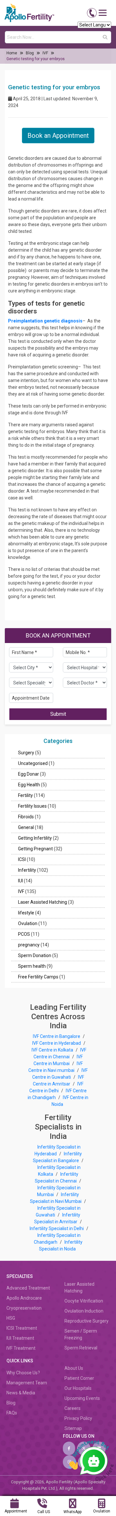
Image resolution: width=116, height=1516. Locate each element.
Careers (72, 1408)
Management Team (26, 1382)
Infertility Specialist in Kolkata (59, 1171)
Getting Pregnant (35, 848)
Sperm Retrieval (80, 1347)
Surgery (26, 752)
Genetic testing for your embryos (35, 59)
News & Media (20, 1392)
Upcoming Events (82, 1398)
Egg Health (29, 784)
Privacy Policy (78, 1418)
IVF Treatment (20, 1348)
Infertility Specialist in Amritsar (57, 1218)
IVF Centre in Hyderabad (56, 1043)
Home (11, 53)
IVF (45, 53)
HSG (10, 1318)
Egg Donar (28, 774)
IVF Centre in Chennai (60, 1053)
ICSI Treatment (21, 1328)
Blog (30, 53)
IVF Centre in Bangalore (57, 1036)
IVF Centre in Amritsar (58, 1080)
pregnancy (29, 944)
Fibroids (26, 816)
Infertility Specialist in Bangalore (57, 1157)
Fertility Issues (32, 806)
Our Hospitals (78, 1388)
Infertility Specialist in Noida (60, 1245)
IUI (20, 880)
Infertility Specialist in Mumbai (59, 1191)
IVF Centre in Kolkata (53, 1049)
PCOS (24, 934)
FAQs (11, 1412)
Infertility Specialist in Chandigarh (57, 1239)
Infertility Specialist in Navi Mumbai (56, 1198)
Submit (58, 714)
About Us (73, 1368)
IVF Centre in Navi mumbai (55, 1067)
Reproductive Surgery (86, 1321)
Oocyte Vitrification (83, 1300)
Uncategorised (33, 763)
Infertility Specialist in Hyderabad (57, 1150)
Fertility (25, 795)
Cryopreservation (24, 1308)
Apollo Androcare (24, 1298)
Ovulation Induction (83, 1311)
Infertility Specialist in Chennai (56, 1177)
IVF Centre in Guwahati (60, 1074)
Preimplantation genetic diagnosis (45, 320)
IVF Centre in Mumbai (58, 1060)
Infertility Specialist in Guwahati (58, 1211)
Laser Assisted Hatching (42, 902)
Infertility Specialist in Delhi (57, 1228)
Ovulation (27, 923)
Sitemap (73, 1428)
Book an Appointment (58, 135)
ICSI (22, 859)
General (26, 827)
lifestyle (26, 912)
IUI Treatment (20, 1338)
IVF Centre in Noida (70, 1101)
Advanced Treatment (28, 1288)
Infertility (27, 870)
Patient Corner (79, 1378)
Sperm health (32, 966)
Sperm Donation (34, 955)
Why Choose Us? (23, 1372)
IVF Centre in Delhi (56, 1087)
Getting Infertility (35, 838)
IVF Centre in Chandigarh (57, 1094)
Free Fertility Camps (38, 976)
